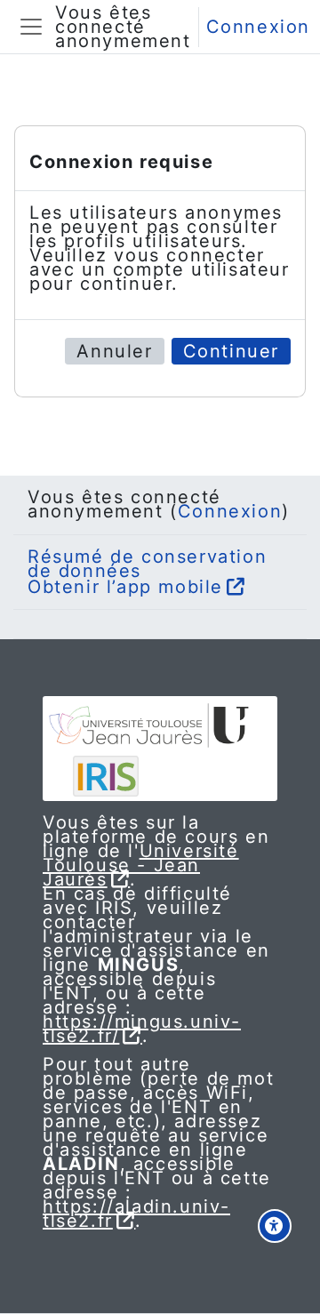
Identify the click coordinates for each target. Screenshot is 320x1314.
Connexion (258, 27)
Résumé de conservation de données (147, 563)
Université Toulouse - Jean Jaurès (141, 865)
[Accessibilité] (275, 1226)
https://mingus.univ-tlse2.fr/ (142, 1028)
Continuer (231, 351)
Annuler (114, 351)
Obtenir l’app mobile (125, 586)
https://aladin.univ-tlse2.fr (136, 1213)
